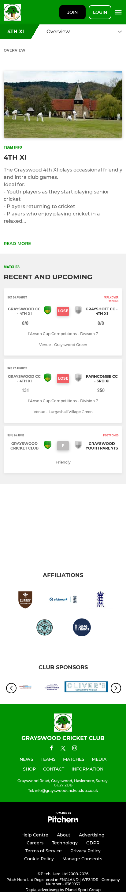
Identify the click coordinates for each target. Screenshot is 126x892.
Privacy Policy (85, 851)
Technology (65, 843)
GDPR (92, 843)
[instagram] (75, 749)
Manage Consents (82, 858)
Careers (35, 843)
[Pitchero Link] (63, 821)
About (63, 835)
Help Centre (34, 835)
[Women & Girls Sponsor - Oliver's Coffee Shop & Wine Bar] (86, 688)
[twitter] (63, 749)
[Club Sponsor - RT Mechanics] (39, 688)
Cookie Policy (39, 858)
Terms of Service (43, 851)
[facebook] (51, 749)
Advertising (92, 835)
